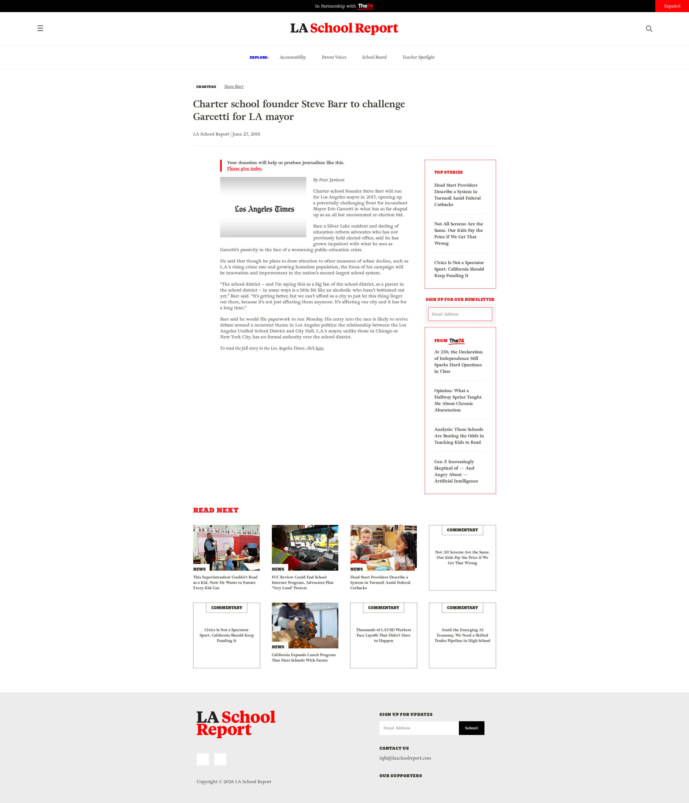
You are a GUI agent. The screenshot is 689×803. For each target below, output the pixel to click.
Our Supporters (400, 775)
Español (672, 6)
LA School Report (344, 25)
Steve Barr (234, 86)
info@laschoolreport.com (405, 758)
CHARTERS (206, 87)
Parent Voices (334, 57)
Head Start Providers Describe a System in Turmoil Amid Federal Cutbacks (457, 195)
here (320, 348)
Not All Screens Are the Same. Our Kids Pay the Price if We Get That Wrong (458, 233)
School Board (374, 57)
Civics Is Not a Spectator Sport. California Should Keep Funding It (459, 269)
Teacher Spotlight (419, 57)
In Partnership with (336, 6)
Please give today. (244, 169)
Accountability (293, 57)
